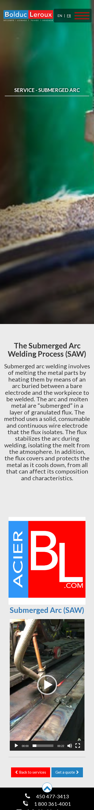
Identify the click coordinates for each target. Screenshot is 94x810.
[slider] (43, 745)
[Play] (16, 745)
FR (69, 15)
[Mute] (69, 745)
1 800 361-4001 (52, 804)
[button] (47, 685)
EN (60, 15)
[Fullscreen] (77, 745)
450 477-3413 (52, 796)
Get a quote (65, 772)
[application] (47, 685)
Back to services (32, 772)
